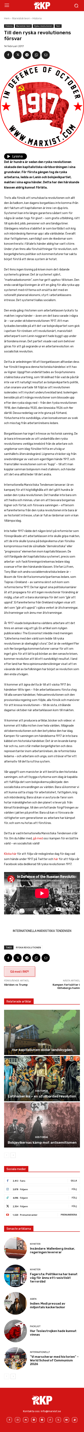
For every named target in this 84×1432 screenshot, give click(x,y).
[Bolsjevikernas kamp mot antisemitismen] (42, 1125)
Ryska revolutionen (43, 26)
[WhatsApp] (36, 55)
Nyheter (35, 1244)
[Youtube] (66, 1419)
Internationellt (40, 1352)
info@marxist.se (51, 1411)
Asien (33, 1299)
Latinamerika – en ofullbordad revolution (42, 1096)
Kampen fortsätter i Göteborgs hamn (66, 986)
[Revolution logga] (42, 5)
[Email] (46, 55)
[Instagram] (17, 1419)
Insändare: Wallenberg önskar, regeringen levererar (52, 1250)
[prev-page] (6, 1155)
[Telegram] (27, 55)
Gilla (74, 1180)
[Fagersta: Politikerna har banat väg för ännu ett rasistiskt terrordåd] (15, 1276)
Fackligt (35, 1326)
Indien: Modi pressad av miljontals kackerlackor (47, 1305)
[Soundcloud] (25, 1419)
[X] (17, 55)
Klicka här (10, 854)
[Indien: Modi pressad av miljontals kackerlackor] (15, 1303)
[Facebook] (8, 55)
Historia (37, 18)
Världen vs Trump (16, 984)
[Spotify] (33, 1419)
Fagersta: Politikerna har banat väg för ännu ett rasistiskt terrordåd (53, 1277)
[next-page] (13, 1155)
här (56, 859)
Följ (74, 1189)
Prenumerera (69, 1214)
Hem (7, 18)
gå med (38, 838)
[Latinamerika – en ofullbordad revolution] (42, 1078)
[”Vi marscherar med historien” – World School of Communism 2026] (15, 1358)
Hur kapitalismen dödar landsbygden (42, 1050)
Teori (58, 26)
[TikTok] (50, 1419)
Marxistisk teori (21, 18)
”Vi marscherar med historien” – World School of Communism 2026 (54, 1360)
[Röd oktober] (74, 1419)
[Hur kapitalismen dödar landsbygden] (42, 1032)
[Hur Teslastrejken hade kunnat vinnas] (15, 1331)
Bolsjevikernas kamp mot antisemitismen (42, 1142)
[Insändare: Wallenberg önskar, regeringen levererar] (15, 1248)
